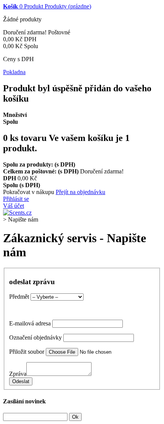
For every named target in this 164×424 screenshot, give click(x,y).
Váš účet (13, 205)
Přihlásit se (16, 199)
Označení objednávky (35, 337)
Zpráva (17, 374)
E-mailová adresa (30, 323)
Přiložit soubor (26, 351)
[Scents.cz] (17, 212)
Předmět (19, 296)
